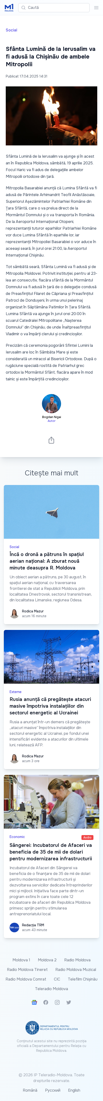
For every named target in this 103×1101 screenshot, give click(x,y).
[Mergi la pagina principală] (9, 7)
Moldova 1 (21, 960)
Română (30, 1090)
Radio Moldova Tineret (27, 969)
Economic (17, 837)
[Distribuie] (51, 440)
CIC (57, 979)
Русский (52, 1090)
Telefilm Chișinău (82, 979)
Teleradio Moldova (51, 988)
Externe (16, 692)
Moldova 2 (47, 960)
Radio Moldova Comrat (26, 979)
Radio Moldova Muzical (75, 969)
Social (11, 30)
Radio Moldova (77, 960)
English (74, 1090)
